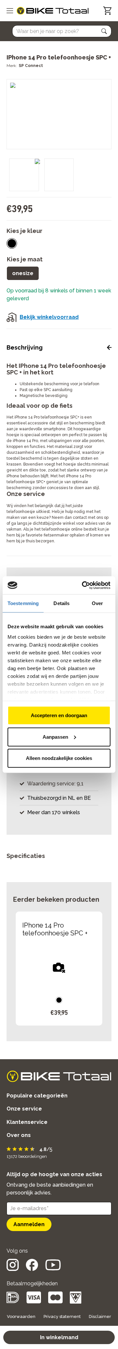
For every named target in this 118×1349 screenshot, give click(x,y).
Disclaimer (100, 1316)
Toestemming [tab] (23, 603)
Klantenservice (27, 1122)
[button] (104, 31)
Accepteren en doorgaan (59, 715)
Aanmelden (29, 1224)
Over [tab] (97, 603)
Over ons (19, 1135)
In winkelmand (59, 1337)
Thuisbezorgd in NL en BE (59, 798)
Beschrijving (25, 347)
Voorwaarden (21, 1316)
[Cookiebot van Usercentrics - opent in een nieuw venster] (83, 585)
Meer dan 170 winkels (53, 812)
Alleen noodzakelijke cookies (59, 758)
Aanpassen (55, 736)
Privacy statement (62, 1316)
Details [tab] (61, 603)
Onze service (24, 1109)
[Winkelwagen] (107, 11)
